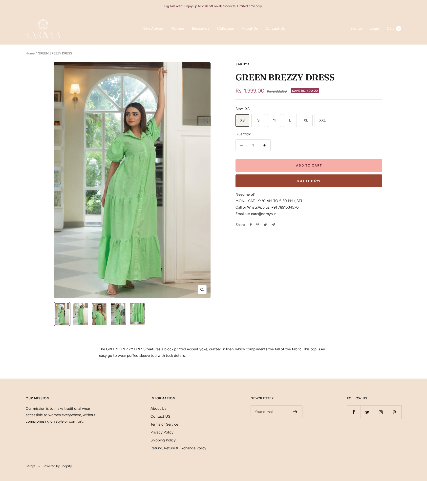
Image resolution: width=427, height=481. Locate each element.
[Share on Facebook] (251, 224)
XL (306, 120)
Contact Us (275, 28)
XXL (322, 120)
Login (374, 28)
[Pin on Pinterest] (257, 224)
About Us (250, 28)
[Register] (295, 411)
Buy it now (309, 181)
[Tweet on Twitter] (265, 224)
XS (242, 120)
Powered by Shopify (57, 466)
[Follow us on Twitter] (367, 412)
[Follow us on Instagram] (381, 412)
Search (356, 28)
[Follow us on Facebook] (354, 412)
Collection (225, 28)
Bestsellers (200, 28)
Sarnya (242, 64)
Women (177, 28)
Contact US (160, 416)
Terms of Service (164, 424)
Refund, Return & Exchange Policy (178, 448)
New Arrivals (152, 28)
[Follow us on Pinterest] (394, 412)
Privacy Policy (161, 432)
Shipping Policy (163, 440)
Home (30, 53)
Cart (393, 28)
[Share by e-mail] (273, 224)
